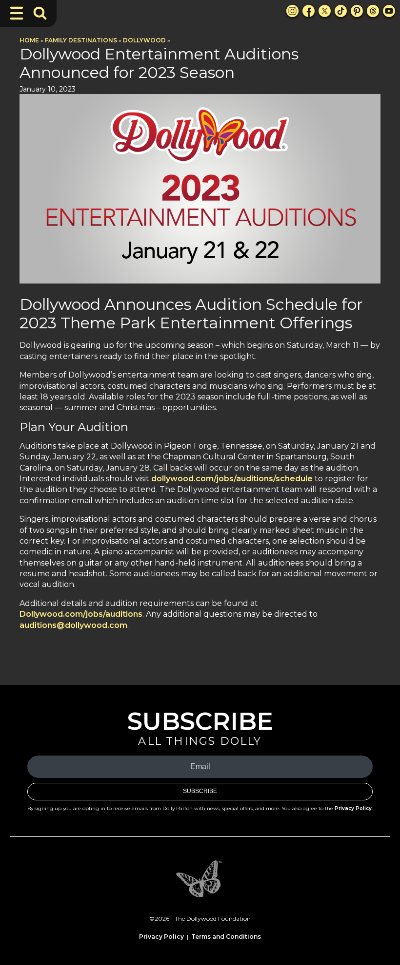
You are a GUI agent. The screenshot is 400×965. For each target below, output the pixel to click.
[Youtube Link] (389, 11)
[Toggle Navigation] (16, 13)
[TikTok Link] (341, 11)
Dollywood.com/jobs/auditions (81, 614)
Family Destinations (81, 40)
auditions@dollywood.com (73, 625)
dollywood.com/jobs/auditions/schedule (232, 478)
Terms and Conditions (226, 936)
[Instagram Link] (292, 11)
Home (29, 40)
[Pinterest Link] (357, 11)
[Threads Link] (373, 11)
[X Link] (325, 11)
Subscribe (200, 791)
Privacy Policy (353, 808)
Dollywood (144, 40)
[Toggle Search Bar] (40, 13)
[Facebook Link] (308, 11)
